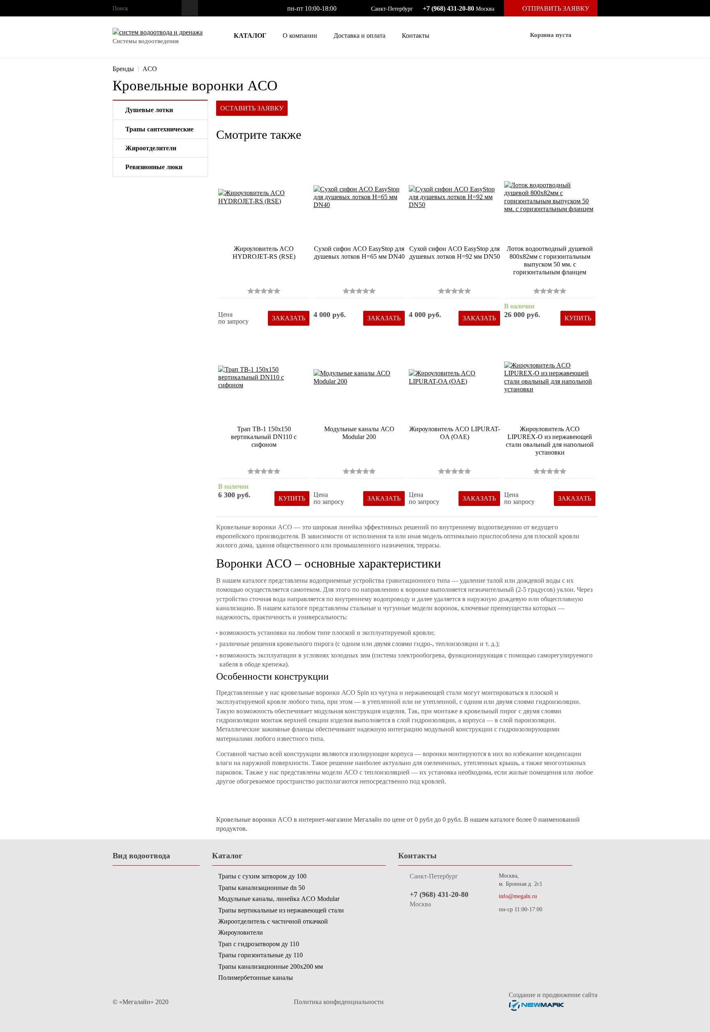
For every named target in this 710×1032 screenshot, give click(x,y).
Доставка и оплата (359, 35)
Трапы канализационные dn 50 (261, 887)
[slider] (263, 291)
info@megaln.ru (518, 896)
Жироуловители (240, 932)
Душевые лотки (149, 109)
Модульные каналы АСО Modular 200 (359, 432)
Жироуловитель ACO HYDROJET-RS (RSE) (264, 252)
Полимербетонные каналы (255, 977)
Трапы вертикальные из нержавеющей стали (281, 910)
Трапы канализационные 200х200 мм (270, 966)
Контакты (415, 35)
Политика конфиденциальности (339, 1001)
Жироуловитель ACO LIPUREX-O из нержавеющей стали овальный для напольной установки (550, 440)
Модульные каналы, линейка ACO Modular (278, 898)
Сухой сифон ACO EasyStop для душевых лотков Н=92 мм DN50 (454, 252)
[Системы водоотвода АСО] (158, 32)
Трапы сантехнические (159, 129)
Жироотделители (150, 148)
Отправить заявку (555, 8)
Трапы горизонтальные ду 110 (260, 955)
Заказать (288, 318)
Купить (578, 318)
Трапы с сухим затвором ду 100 (262, 876)
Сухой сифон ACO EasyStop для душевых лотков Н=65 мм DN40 (359, 252)
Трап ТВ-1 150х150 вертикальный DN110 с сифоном (264, 436)
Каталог (249, 35)
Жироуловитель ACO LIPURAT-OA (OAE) (454, 432)
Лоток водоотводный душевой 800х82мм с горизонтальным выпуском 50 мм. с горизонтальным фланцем (550, 260)
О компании (300, 35)
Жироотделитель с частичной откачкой (273, 921)
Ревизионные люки (153, 166)
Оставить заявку (252, 108)
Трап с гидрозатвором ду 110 (258, 943)
